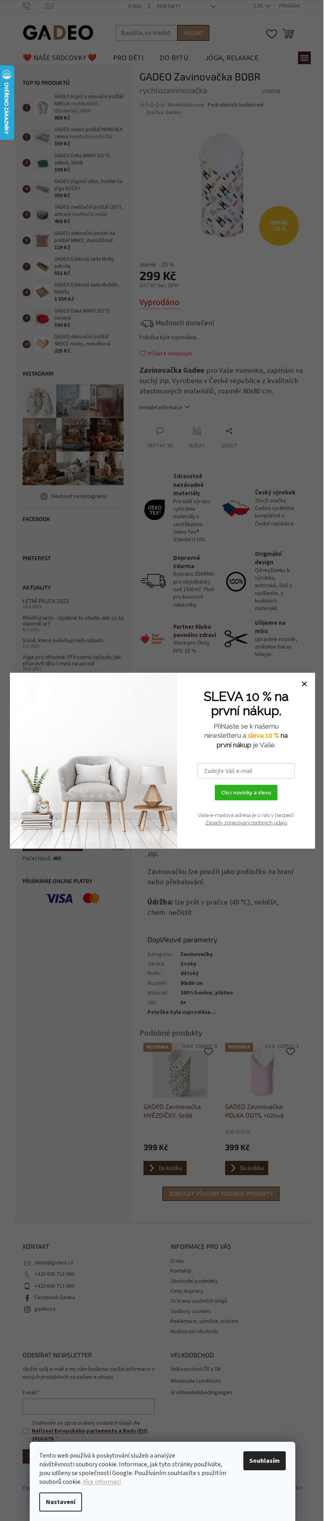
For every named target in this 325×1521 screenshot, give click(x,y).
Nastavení (60, 1502)
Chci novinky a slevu (246, 792)
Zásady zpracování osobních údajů (246, 823)
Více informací (102, 1481)
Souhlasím (264, 1460)
